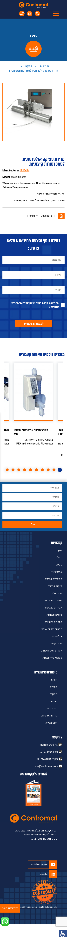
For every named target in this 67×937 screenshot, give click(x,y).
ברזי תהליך (56, 593)
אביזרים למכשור (53, 608)
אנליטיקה (57, 636)
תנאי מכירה (51, 723)
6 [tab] (30, 469)
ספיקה (28, 66)
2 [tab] (54, 469)
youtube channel (39, 864)
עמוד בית (44, 66)
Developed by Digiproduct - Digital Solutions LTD (35, 907)
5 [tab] (36, 469)
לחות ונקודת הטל (53, 600)
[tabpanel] (33, 404)
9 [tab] (13, 469)
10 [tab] (7, 469)
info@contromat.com (46, 766)
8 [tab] (18, 469)
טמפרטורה (56, 572)
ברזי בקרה (56, 643)
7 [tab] (24, 469)
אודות (54, 680)
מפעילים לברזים (53, 579)
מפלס (59, 557)
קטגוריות (56, 543)
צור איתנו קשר (10, 908)
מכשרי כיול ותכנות (52, 658)
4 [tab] (42, 469)
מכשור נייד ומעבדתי (51, 629)
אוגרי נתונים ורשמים (51, 651)
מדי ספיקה (43, 194)
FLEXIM (24, 170)
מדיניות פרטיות (49, 716)
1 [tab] (59, 469)
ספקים (53, 694)
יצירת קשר (51, 708)
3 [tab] (48, 469)
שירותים (53, 701)
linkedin (43, 874)
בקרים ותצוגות (54, 615)
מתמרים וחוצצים (53, 622)
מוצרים (53, 687)
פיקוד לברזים (55, 586)
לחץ (60, 550)
